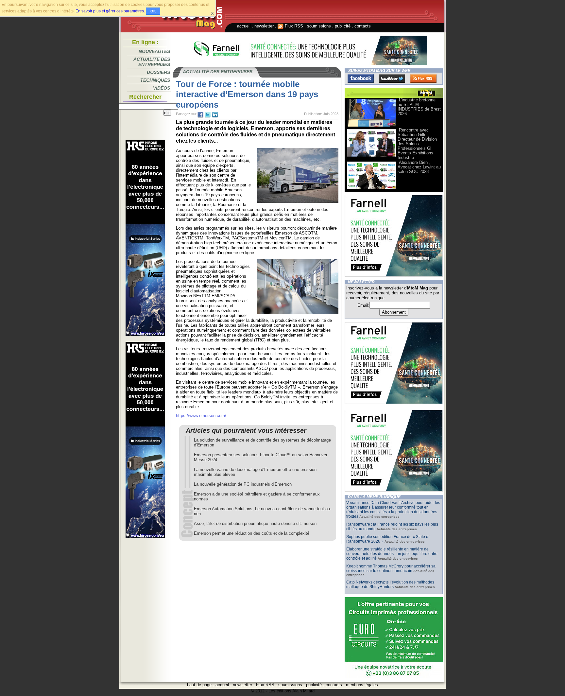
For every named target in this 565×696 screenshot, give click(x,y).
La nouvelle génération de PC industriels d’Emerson (243, 484)
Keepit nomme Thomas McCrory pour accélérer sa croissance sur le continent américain (391, 568)
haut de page (199, 684)
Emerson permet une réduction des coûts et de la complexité (251, 533)
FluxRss (423, 78)
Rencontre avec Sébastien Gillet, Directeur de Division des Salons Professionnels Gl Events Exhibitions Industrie (417, 144)
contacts (362, 26)
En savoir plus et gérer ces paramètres (110, 11)
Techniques (155, 80)
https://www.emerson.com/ (201, 415)
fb (200, 115)
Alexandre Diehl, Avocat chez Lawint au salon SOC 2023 (419, 167)
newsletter (264, 26)
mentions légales (362, 684)
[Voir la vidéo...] (372, 126)
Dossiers (158, 72)
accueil (243, 26)
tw (207, 115)
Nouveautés (154, 51)
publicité (343, 26)
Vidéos (161, 88)
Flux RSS (293, 26)
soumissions (319, 26)
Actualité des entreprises (151, 62)
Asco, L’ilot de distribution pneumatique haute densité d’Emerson (255, 523)
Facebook (361, 78)
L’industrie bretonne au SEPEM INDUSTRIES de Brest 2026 (419, 106)
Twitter (392, 78)
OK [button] (153, 11)
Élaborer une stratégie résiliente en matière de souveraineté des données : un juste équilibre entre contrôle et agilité (391, 554)
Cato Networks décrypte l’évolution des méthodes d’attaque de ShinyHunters (390, 584)
